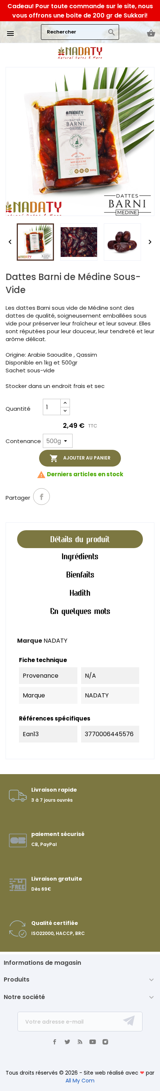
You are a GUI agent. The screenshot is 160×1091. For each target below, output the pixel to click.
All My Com (80, 1080)
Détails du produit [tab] (80, 539)
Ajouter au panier (80, 458)
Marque (29, 640)
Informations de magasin (42, 962)
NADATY (55, 640)
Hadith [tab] (80, 593)
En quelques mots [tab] (80, 611)
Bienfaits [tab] (80, 574)
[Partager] (41, 496)
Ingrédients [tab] (80, 556)
